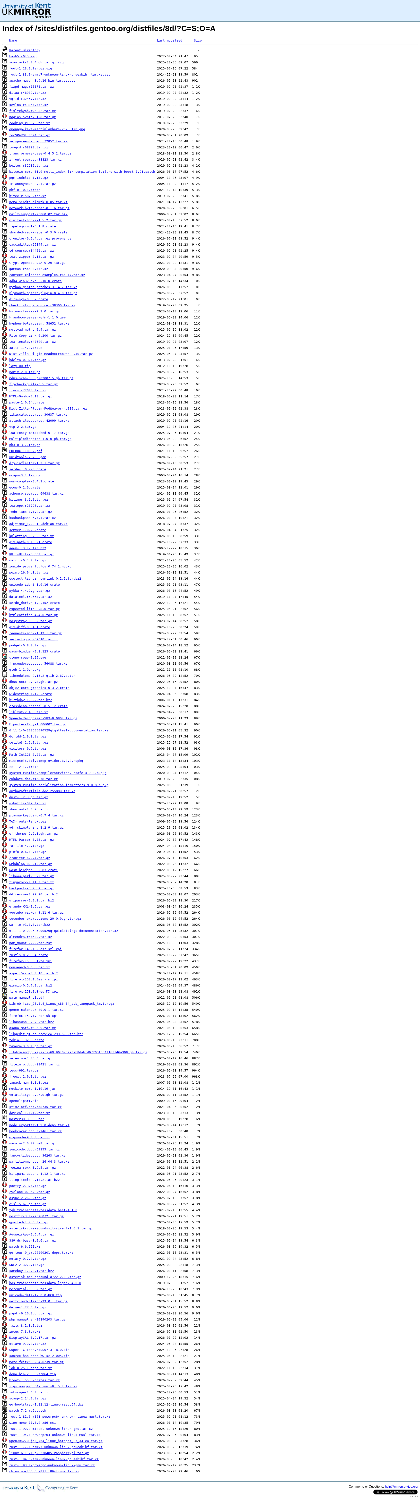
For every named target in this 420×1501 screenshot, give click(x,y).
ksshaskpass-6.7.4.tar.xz (32, 518)
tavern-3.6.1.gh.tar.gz (30, 1046)
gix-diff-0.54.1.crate (29, 627)
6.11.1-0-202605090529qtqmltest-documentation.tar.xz (58, 730)
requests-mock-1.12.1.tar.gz (35, 633)
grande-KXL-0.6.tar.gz (29, 906)
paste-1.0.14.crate (26, 402)
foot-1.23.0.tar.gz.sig (30, 68)
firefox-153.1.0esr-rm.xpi (33, 979)
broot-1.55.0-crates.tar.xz (34, 1380)
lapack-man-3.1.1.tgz (28, 1082)
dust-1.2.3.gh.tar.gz (28, 797)
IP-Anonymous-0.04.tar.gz (32, 184)
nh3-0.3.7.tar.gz (24, 445)
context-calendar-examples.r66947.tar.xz (47, 275)
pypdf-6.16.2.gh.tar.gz (30, 1313)
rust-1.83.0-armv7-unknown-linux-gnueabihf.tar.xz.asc (59, 74)
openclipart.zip (23, 1101)
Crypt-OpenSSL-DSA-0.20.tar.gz (37, 263)
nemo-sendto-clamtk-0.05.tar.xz (38, 202)
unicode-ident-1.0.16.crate (34, 584)
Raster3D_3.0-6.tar (26, 1119)
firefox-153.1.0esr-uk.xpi (33, 1016)
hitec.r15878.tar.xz (27, 196)
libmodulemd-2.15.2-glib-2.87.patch (42, 676)
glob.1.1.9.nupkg (24, 669)
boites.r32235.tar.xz (28, 165)
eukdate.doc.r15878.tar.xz (33, 779)
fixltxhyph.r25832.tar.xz (32, 111)
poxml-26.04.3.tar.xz (28, 572)
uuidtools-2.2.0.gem (27, 457)
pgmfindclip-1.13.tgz (28, 178)
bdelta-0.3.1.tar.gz (27, 360)
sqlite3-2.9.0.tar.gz (28, 742)
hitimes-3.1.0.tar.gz (28, 499)
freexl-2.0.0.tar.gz (27, 1076)
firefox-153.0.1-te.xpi (30, 961)
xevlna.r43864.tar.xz (28, 105)
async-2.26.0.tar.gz (27, 1198)
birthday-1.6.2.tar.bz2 (30, 700)
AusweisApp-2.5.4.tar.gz (31, 1234)
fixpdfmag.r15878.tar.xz (31, 86)
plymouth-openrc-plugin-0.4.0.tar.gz (43, 293)
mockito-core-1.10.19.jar (32, 1088)
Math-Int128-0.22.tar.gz (31, 754)
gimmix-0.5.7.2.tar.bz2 (30, 985)
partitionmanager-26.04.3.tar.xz (39, 1161)
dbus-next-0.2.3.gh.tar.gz (33, 682)
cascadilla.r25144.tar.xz (32, 244)
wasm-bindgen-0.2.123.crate (34, 651)
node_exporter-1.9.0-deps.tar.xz (39, 1125)
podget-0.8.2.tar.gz (27, 645)
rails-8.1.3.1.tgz (25, 1325)
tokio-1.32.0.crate (26, 1040)
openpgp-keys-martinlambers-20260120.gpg (47, 129)
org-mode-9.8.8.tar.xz (29, 1137)
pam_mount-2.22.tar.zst (30, 943)
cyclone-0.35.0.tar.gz (29, 1192)
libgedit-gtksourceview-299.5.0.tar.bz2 (46, 1034)
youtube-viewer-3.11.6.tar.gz (36, 912)
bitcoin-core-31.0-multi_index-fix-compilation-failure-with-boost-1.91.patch (82, 171)
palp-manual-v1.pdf (26, 997)
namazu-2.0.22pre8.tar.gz (32, 1143)
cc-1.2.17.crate (23, 767)
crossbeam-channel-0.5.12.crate (38, 706)
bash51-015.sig (22, 56)
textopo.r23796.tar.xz (29, 505)
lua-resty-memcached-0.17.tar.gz (39, 433)
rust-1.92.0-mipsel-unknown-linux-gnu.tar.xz (51, 1429)
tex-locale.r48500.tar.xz (32, 341)
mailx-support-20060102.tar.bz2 (38, 214)
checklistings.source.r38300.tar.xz (42, 305)
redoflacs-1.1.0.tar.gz (30, 512)
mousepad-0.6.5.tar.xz (29, 967)
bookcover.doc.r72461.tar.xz (35, 1131)
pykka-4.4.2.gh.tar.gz (29, 590)
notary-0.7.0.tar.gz (27, 1259)
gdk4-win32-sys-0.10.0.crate (35, 281)
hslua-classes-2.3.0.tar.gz (34, 311)
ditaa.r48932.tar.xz (27, 92)
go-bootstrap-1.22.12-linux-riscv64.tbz (46, 1404)
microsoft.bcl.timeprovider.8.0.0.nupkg (46, 761)
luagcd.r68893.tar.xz (28, 147)
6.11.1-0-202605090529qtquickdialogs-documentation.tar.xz (63, 931)
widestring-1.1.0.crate (30, 694)
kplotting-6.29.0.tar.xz (31, 536)
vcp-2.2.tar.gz (22, 427)
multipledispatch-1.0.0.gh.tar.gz (40, 439)
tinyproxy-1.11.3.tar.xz (31, 882)
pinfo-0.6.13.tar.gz (27, 852)
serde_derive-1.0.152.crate (34, 603)
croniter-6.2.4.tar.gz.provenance (40, 238)
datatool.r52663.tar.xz (30, 597)
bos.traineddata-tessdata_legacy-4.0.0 (45, 1283)
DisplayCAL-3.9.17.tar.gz (32, 1337)
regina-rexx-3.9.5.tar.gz (32, 1167)
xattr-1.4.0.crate (25, 348)
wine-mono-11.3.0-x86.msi (32, 1422)
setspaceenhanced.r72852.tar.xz (38, 141)
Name (13, 40)
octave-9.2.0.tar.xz (27, 1344)
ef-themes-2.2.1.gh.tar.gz (33, 833)
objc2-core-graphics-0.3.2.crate (39, 688)
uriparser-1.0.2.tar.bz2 (31, 900)
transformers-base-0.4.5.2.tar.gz (40, 153)
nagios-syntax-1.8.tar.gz (32, 117)
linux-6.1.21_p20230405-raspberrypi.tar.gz (49, 1453)
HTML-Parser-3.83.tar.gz (31, 839)
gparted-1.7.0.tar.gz (28, 1222)
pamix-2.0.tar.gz (24, 372)
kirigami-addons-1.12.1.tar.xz (37, 1173)
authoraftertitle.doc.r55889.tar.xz (42, 791)
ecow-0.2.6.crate (24, 487)
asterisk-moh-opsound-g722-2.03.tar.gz (45, 1277)
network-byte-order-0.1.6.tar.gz (39, 208)
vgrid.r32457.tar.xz (27, 99)
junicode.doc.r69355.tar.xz (34, 1149)
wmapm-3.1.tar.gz (24, 475)
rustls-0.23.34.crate (28, 955)
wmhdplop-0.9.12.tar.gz (30, 864)
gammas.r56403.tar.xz (28, 269)
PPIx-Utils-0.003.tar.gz (31, 554)
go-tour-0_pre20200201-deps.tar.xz (41, 1252)
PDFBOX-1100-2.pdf (25, 451)
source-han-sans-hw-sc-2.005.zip (39, 1356)
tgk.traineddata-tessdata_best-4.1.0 (43, 1210)
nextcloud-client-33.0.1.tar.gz (38, 1301)
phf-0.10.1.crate (24, 190)
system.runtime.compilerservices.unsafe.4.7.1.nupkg (57, 773)
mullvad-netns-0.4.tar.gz (32, 329)
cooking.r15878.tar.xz (29, 123)
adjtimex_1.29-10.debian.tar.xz (38, 524)
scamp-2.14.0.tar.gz (27, 1398)
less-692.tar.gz (23, 1070)
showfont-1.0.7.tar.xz (29, 809)
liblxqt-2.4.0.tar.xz (28, 712)
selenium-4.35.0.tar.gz (30, 1058)
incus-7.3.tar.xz (24, 1331)
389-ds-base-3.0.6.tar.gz (32, 1240)
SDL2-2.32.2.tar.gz (26, 1265)
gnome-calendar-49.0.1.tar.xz (36, 1010)
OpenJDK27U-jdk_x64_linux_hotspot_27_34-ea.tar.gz (56, 1441)
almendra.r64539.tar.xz (30, 937)
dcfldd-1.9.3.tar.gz (27, 736)
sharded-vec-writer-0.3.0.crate (38, 232)
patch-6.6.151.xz (24, 1246)
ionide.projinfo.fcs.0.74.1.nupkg (40, 566)
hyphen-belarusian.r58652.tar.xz (39, 323)
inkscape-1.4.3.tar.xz (29, 1392)
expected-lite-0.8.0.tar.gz (34, 609)
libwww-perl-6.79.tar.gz (31, 876)
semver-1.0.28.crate (27, 530)
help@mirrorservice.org (401, 1486)
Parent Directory (24, 50)
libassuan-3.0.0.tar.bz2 (31, 1022)
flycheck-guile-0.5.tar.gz (33, 384)
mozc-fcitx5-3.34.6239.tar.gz (36, 1362)
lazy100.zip (20, 366)
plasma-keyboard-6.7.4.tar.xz (36, 815)
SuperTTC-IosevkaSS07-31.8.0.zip (39, 1350)
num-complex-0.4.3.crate (31, 481)
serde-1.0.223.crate (27, 469)
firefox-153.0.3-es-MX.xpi (33, 991)
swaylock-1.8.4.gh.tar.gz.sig (36, 62)
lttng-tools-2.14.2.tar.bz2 (34, 1180)
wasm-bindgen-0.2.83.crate (33, 870)
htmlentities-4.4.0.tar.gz (33, 615)
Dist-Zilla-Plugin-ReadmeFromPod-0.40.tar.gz (51, 354)
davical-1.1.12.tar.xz (29, 1113)
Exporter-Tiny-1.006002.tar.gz (37, 724)
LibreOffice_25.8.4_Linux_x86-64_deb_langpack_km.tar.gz (61, 1003)
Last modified (169, 40)
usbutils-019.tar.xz (27, 803)
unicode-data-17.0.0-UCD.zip (35, 1295)
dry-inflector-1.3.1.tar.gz (34, 463)
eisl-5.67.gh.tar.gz (27, 1204)
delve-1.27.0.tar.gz (27, 1307)
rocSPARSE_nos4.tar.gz (29, 135)
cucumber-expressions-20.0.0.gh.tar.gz (45, 918)
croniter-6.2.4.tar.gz (29, 858)
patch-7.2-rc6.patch (27, 1410)
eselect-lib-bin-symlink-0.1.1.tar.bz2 (45, 578)
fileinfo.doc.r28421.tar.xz (34, 1064)
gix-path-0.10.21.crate (30, 542)
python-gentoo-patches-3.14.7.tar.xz (43, 287)
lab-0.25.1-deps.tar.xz (30, 1368)
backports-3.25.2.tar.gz (31, 888)
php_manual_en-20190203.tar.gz (37, 1319)
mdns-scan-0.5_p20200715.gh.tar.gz (41, 378)
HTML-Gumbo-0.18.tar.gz (30, 396)
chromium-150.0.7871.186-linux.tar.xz (44, 1471)
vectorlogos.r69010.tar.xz (33, 639)
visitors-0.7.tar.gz (27, 748)
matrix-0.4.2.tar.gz (27, 560)
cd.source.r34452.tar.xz (31, 250)
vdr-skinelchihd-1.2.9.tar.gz (36, 827)
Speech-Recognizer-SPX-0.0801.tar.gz (43, 718)
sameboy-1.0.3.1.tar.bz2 (31, 1271)
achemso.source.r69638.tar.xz (36, 493)
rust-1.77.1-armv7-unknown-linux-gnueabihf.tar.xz (56, 1447)
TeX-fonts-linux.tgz (27, 821)
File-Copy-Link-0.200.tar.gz (35, 335)
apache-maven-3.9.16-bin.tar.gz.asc (42, 80)
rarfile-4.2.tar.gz (26, 846)
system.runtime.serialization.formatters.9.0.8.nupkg (58, 785)
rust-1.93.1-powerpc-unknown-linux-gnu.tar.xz (52, 1465)
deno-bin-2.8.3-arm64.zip (32, 1374)
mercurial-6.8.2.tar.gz (30, 1289)
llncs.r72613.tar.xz (27, 390)
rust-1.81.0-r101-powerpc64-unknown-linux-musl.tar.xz (59, 1416)
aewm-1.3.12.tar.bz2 (27, 548)
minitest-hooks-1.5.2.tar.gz (35, 220)
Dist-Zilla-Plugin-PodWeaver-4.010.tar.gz (48, 408)
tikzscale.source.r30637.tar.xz (38, 414)
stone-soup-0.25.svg (27, 657)
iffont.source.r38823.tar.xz (35, 159)
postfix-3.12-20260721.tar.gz (36, 1216)
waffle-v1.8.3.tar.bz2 (29, 924)
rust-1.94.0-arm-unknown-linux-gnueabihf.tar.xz (54, 1459)
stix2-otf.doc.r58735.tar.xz (35, 1107)
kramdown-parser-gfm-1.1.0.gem (37, 317)
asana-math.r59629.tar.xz (32, 1028)
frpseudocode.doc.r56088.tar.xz (38, 663)
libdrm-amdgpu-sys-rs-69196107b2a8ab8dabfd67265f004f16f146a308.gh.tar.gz (78, 1052)
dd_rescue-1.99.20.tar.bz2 (33, 894)
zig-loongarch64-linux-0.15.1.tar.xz (43, 1386)
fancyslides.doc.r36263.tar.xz (37, 1155)
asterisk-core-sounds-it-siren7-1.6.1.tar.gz (51, 1228)
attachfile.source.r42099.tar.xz (39, 420)
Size (198, 40)
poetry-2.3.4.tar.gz (27, 1186)
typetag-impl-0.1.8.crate (32, 226)
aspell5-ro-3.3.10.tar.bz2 (33, 973)
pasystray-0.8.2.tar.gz (30, 621)
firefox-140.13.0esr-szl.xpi (35, 949)
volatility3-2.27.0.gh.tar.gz (36, 1095)
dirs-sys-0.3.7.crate (28, 299)
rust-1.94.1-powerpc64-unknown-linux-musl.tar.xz (55, 1435)
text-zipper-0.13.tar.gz (31, 256)
